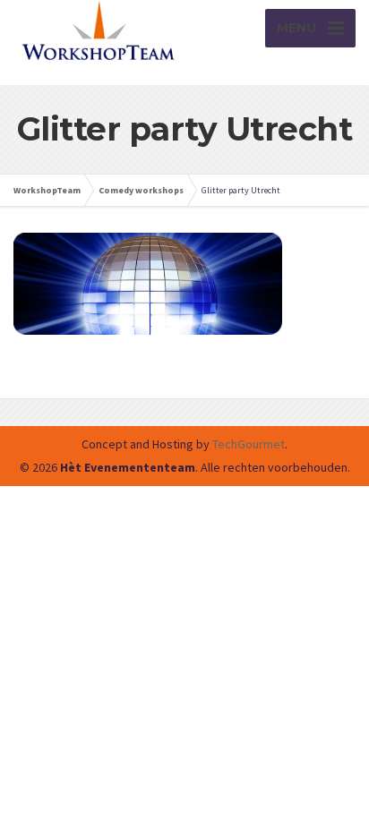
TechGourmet (248, 444)
